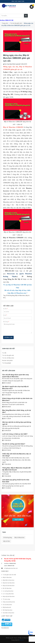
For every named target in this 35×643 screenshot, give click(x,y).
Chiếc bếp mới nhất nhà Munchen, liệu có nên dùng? (16, 455)
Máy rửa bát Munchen (8, 585)
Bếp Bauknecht (7, 607)
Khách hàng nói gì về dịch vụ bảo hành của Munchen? (17, 399)
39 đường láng (10, 295)
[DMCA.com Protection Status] (6, 624)
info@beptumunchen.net (11, 568)
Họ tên (5, 308)
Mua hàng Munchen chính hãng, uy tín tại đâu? (16, 411)
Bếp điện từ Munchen (8, 580)
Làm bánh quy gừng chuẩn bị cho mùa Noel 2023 (15, 481)
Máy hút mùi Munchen (9, 583)
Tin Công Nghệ (6, 363)
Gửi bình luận (8, 337)
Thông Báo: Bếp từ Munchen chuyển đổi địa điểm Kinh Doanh (16, 469)
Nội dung (6, 321)
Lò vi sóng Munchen (8, 593)
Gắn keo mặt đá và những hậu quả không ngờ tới (16, 423)
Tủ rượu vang (6, 599)
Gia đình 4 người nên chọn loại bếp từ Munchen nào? (15, 387)
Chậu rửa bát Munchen (9, 602)
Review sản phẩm (7, 360)
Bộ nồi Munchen (7, 588)
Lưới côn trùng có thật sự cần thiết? (14, 434)
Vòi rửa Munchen (7, 604)
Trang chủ (5, 23)
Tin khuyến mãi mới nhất (9, 574)
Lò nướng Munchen (8, 591)
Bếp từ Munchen (20, 295)
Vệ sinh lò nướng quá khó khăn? (13, 444)
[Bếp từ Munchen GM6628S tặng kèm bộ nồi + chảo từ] (17, 109)
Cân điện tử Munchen (8, 612)
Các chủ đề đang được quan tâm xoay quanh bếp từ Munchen (15, 376)
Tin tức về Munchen (8, 358)
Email (5, 315)
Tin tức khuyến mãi (16, 23)
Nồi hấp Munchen (7, 610)
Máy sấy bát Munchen (9, 596)
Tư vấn (4, 353)
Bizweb (21, 640)
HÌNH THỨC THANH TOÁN (18, 1)
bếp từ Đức (6, 541)
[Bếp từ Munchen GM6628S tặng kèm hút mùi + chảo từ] (17, 220)
